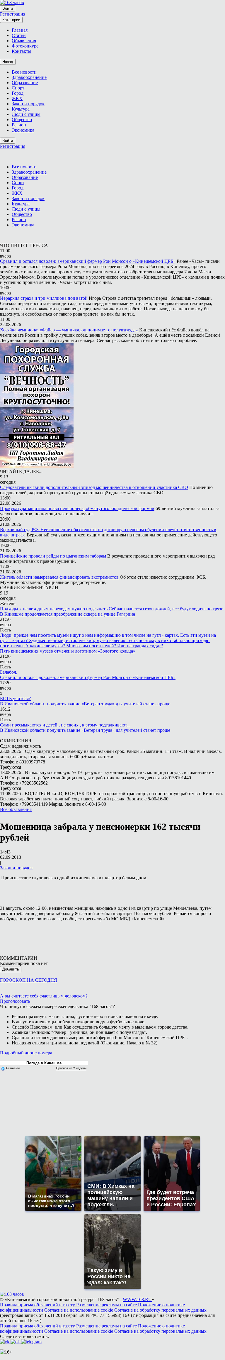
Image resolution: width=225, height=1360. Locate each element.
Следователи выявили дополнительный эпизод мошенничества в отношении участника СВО (94, 487)
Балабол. (8, 672)
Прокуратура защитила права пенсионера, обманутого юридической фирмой (77, 508)
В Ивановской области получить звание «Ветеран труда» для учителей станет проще (85, 703)
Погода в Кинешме (44, 1063)
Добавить (10, 969)
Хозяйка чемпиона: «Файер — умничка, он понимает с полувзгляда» (69, 329)
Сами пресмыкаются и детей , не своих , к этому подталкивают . (64, 724)
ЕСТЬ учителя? (15, 698)
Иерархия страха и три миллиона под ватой (44, 298)
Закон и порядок (16, 867)
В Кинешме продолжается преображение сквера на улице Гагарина (67, 614)
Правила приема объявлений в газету (38, 1304)
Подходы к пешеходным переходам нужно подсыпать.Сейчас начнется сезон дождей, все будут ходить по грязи (112, 608)
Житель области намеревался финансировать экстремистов (59, 577)
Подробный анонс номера (26, 1052)
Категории (11, 20)
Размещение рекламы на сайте (107, 1304)
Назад (7, 62)
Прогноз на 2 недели (71, 1068)
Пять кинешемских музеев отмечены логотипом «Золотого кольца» (67, 650)
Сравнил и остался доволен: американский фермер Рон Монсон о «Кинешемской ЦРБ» (87, 261)
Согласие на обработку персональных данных (160, 1310)
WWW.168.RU (137, 1299)
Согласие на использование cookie (79, 1310)
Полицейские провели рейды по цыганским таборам (53, 555)
